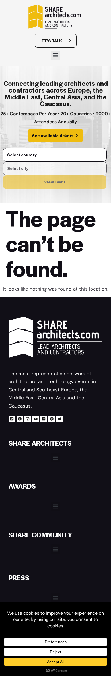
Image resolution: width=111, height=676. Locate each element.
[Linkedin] (12, 419)
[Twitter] (59, 419)
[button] (55, 55)
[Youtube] (35, 419)
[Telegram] (51, 419)
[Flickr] (43, 419)
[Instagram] (27, 419)
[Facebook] (20, 419)
